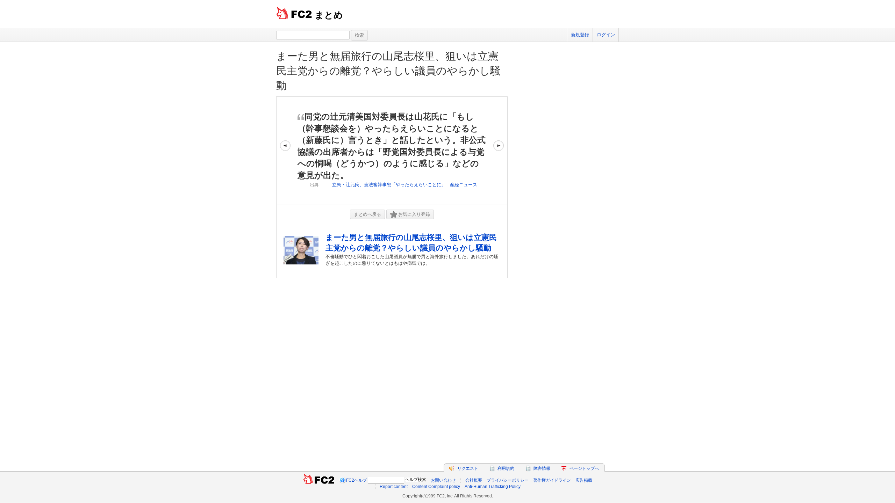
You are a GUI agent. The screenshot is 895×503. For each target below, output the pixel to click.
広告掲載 (583, 480)
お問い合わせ (443, 480)
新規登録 (580, 34)
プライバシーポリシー (508, 480)
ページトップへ (584, 468)
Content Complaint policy (436, 486)
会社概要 (473, 480)
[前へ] (285, 150)
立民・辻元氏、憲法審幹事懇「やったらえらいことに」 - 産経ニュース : (406, 184)
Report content (394, 486)
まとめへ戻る (367, 214)
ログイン (606, 34)
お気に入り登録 (414, 214)
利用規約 (505, 468)
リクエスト (467, 468)
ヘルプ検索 (415, 480)
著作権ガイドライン (552, 480)
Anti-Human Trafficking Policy (493, 486)
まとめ (329, 15)
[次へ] (498, 150)
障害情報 (542, 468)
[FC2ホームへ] (319, 480)
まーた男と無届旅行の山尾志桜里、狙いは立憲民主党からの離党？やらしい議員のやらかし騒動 (388, 70)
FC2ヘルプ (356, 480)
